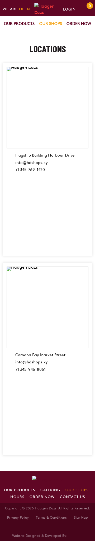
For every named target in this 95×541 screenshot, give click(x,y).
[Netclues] (75, 535)
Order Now (78, 23)
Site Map (81, 517)
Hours (17, 496)
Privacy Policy (18, 517)
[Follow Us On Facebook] (22, 526)
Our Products (19, 23)
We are (16, 8)
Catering (50, 489)
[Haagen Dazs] (47, 8)
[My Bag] (84, 9)
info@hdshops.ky (31, 162)
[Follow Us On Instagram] (30, 526)
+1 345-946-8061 (30, 369)
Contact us (72, 496)
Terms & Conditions (51, 517)
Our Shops (50, 23)
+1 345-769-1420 (30, 169)
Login (69, 9)
